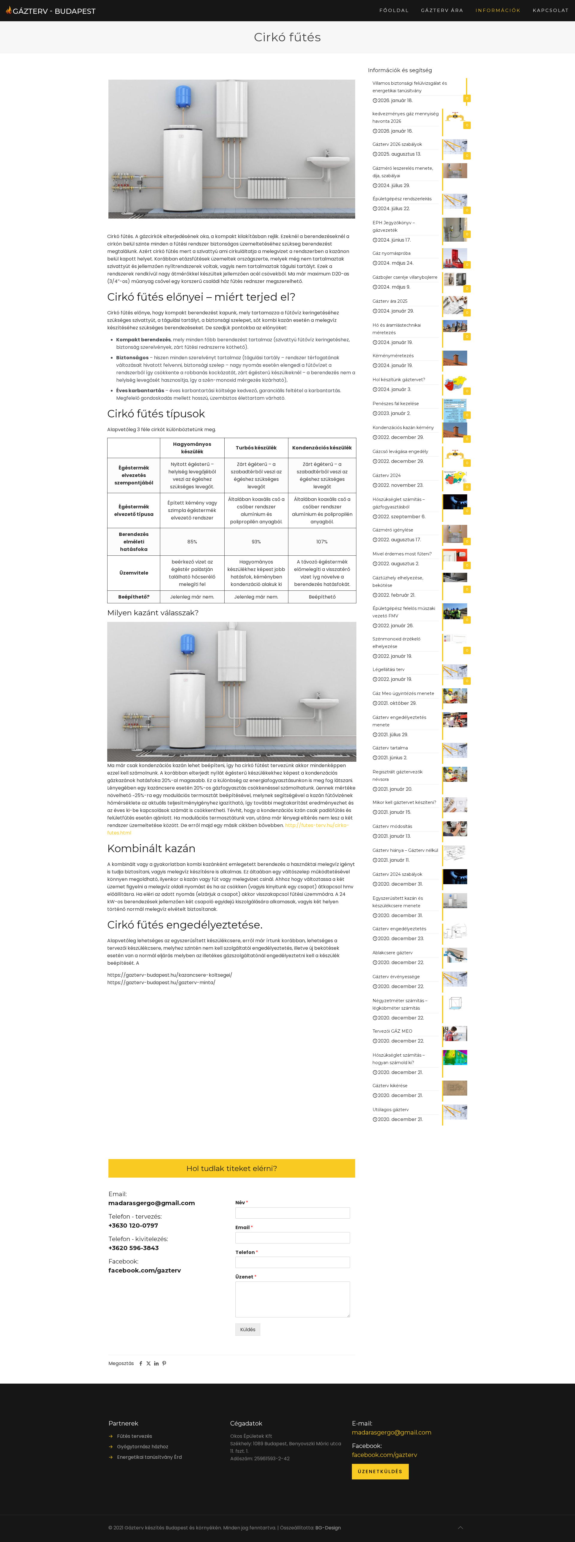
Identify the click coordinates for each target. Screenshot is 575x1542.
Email (244, 1228)
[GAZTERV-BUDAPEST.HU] (51, 10)
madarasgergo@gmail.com (392, 1432)
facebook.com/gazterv (384, 1454)
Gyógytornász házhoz (142, 1446)
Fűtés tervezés (134, 1436)
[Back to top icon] (460, 1527)
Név (241, 1203)
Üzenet (246, 1277)
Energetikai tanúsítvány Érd (149, 1457)
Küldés (247, 1329)
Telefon (246, 1252)
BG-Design (328, 1527)
